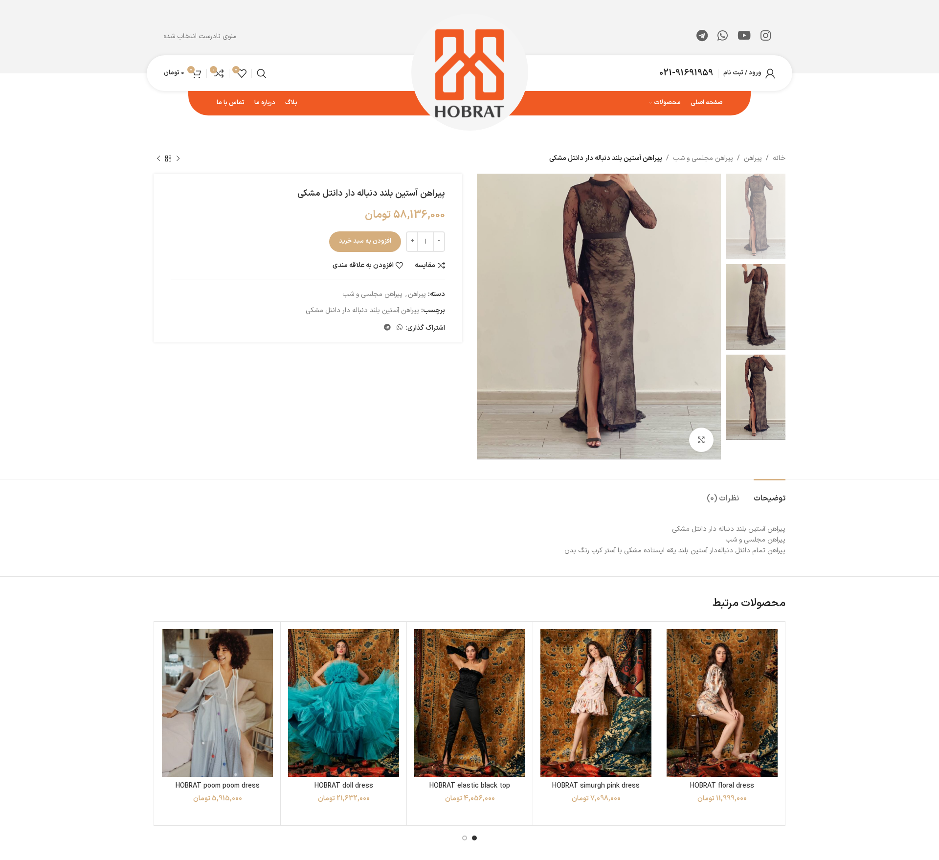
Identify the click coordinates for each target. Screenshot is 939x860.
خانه (779, 158)
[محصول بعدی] (158, 158)
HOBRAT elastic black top (469, 786)
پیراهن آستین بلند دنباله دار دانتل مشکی (362, 310)
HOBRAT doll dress (343, 786)
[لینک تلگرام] (702, 36)
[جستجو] (261, 73)
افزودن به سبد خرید (365, 241)
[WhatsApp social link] (723, 36)
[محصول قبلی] (178, 158)
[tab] (769, 494)
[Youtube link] (744, 36)
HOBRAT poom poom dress (218, 786)
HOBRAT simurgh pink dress (596, 786)
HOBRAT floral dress (722, 786)
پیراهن (753, 158)
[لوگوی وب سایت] (469, 73)
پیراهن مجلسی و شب (703, 158)
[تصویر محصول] (595, 703)
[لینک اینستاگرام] (766, 36)
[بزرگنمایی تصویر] (701, 440)
